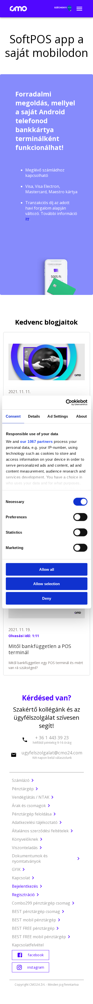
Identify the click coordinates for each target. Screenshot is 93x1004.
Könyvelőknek (25, 839)
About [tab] (81, 416)
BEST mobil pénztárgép (34, 920)
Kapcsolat (21, 878)
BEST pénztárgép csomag (36, 911)
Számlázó (21, 780)
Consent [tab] (13, 416)
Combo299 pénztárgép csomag (41, 903)
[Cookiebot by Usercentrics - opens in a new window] (66, 402)
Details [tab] (34, 416)
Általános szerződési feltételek (40, 831)
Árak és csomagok (29, 805)
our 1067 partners (36, 441)
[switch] (80, 517)
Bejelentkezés (25, 886)
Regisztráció (23, 894)
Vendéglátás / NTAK (30, 797)
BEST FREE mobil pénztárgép (39, 936)
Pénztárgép (23, 788)
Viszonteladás (25, 847)
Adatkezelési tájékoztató (35, 822)
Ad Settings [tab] (57, 416)
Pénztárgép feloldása (32, 814)
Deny (46, 598)
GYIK (16, 869)
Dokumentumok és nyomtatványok (30, 858)
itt (27, 219)
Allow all (46, 569)
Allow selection (46, 584)
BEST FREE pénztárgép (33, 928)
